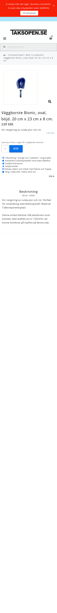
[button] (49, 101)
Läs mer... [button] (51, 132)
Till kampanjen (29, 13)
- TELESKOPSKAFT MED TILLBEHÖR (24, 55)
